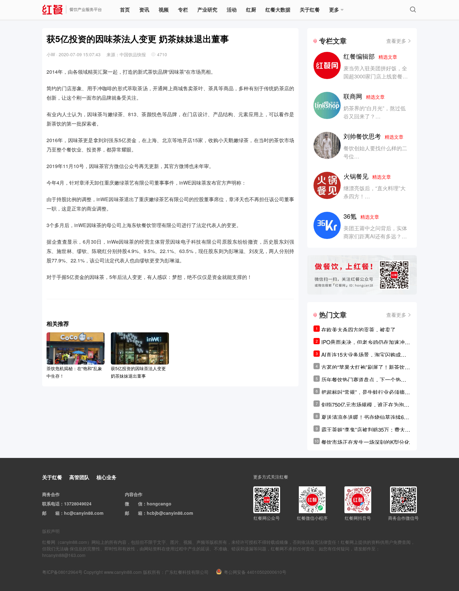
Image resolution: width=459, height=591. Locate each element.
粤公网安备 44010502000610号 (255, 572)
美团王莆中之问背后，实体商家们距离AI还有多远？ (375, 232)
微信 (138, 503)
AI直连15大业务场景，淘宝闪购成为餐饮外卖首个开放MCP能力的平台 (363, 354)
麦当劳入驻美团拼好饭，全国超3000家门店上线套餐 (375, 72)
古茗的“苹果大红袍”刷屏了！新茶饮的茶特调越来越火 (365, 367)
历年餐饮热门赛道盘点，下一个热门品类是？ (363, 379)
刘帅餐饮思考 (373, 136)
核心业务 (106, 477)
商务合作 (51, 494)
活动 (232, 9)
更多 (334, 9)
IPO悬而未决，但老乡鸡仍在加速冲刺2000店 (365, 342)
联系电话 (51, 503)
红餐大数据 (277, 9)
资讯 (144, 9)
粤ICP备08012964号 (62, 572)
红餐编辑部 (370, 56)
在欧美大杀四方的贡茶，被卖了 (358, 329)
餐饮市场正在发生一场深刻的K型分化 (365, 442)
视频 (164, 9)
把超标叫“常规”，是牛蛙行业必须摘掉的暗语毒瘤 (365, 392)
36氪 (361, 216)
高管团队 (79, 477)
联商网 (364, 96)
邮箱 (55, 513)
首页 (125, 9)
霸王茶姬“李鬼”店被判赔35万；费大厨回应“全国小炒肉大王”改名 (365, 429)
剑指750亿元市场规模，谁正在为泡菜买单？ (365, 404)
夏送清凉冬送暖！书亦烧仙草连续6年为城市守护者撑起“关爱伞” (365, 417)
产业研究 (207, 9)
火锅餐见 (367, 176)
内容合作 (133, 494)
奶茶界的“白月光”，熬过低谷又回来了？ (374, 112)
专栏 (183, 9)
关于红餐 (310, 9)
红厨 (251, 9)
